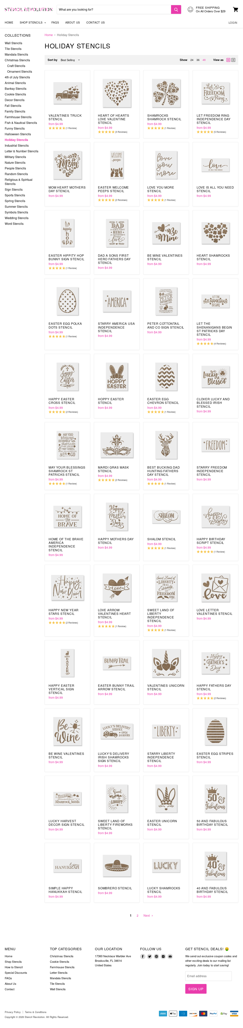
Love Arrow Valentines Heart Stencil (114, 613)
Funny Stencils (15, 128)
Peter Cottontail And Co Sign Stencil (165, 325)
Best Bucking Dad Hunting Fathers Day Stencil (163, 471)
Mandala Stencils (16, 54)
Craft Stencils (16, 66)
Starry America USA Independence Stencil (116, 327)
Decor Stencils (14, 100)
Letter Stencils (59, 973)
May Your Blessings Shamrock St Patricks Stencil (67, 471)
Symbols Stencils (16, 212)
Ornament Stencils (19, 71)
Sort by (52, 59)
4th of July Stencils (17, 77)
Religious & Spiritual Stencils (18, 181)
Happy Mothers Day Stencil (116, 541)
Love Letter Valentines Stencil (214, 612)
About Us (72, 22)
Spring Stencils (15, 201)
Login (233, 22)
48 (204, 60)
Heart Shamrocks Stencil (213, 257)
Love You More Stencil (160, 189)
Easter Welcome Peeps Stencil (113, 189)
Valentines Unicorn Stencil (165, 687)
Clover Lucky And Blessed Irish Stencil (213, 402)
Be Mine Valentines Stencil (164, 257)
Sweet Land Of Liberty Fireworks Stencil (115, 824)
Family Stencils (15, 111)
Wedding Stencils (16, 218)
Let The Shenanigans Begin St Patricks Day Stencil (214, 329)
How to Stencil (14, 967)
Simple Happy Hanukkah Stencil (65, 890)
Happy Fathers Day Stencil (214, 687)
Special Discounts (16, 973)
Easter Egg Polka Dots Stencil (65, 325)
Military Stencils (15, 157)
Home (9, 22)
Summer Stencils (16, 206)
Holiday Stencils (16, 140)
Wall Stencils (13, 43)
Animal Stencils (15, 83)
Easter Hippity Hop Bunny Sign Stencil (66, 257)
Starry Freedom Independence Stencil (212, 471)
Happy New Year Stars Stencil (64, 612)
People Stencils (15, 168)
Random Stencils (16, 174)
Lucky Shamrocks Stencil (163, 890)
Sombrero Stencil (115, 888)
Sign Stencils (14, 189)
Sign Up (196, 988)
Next (147, 915)
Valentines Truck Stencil (65, 117)
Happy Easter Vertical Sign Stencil (61, 689)
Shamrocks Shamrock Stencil (164, 117)
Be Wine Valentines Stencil (66, 755)
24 (191, 60)
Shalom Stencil (161, 539)
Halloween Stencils (18, 134)
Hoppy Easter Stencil (111, 401)
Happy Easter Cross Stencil (62, 401)
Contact (9, 989)
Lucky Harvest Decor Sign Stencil (66, 823)
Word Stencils (14, 223)
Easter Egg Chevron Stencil (163, 401)
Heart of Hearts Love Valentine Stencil (113, 119)
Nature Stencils (15, 162)
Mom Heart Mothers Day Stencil (67, 189)
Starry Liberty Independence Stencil (161, 757)
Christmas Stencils (17, 60)
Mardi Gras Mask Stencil (113, 469)
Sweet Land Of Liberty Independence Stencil (160, 615)
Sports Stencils (15, 195)
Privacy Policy (13, 1012)
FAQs (55, 22)
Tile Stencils (13, 48)
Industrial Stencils (17, 145)
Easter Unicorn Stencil (162, 823)
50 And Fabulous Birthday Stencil (212, 823)
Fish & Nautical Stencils (21, 122)
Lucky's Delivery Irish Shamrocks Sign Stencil (113, 757)
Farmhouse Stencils (18, 117)
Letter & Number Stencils (21, 151)
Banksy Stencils (15, 88)
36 (198, 60)
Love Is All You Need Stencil (215, 189)
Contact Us (95, 22)
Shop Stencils (31, 22)
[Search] (176, 9)
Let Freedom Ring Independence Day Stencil (214, 119)
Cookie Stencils (15, 94)
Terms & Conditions (36, 1012)
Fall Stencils (13, 105)
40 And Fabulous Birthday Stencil (212, 890)
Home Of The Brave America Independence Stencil (66, 544)
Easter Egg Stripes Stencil (215, 755)
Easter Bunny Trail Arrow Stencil (116, 687)
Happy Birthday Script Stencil (211, 541)
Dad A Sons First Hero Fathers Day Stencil (114, 259)
